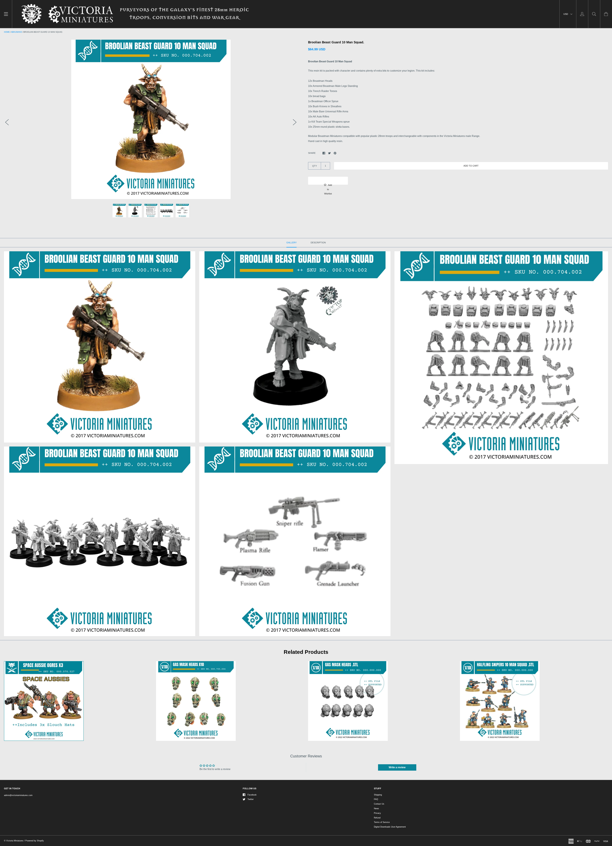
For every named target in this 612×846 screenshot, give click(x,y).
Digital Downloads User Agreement (390, 827)
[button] (328, 181)
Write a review (397, 767)
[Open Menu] (6, 14)
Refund (377, 818)
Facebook (252, 795)
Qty (314, 166)
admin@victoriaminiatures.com (18, 795)
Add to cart (471, 165)
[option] (151, 119)
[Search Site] (594, 14)
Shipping (378, 795)
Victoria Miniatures (14, 840)
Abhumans (16, 32)
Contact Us (379, 804)
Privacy (377, 813)
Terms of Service (382, 822)
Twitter (251, 799)
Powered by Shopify (34, 840)
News (376, 808)
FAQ (376, 799)
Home (7, 32)
